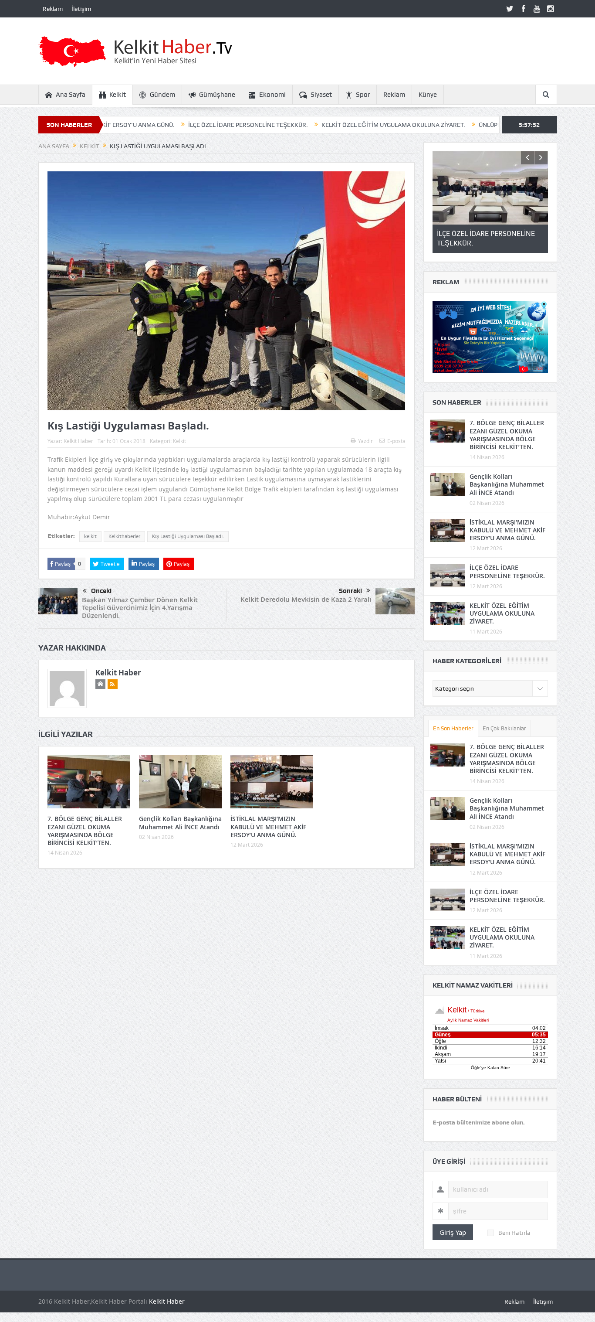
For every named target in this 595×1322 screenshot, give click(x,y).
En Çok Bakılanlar (504, 728)
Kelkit (117, 95)
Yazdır (365, 440)
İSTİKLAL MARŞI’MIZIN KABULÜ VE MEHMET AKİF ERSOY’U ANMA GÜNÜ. (268, 826)
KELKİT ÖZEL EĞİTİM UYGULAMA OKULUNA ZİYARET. (338, 124)
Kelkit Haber (78, 440)
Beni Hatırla (514, 1232)
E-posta (396, 440)
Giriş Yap (452, 1232)
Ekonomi (272, 95)
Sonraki (350, 591)
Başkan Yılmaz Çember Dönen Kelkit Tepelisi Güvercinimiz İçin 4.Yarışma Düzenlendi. (140, 607)
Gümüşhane (217, 95)
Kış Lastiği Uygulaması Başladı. (188, 536)
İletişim (81, 8)
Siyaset (321, 95)
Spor (363, 95)
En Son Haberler (453, 728)
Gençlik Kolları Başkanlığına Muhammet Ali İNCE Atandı (180, 822)
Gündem (162, 95)
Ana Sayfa (70, 95)
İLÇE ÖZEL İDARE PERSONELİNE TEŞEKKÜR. (193, 124)
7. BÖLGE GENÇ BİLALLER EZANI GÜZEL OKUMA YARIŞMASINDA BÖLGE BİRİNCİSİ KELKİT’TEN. (84, 830)
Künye (428, 95)
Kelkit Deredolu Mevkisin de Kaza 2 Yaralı (305, 599)
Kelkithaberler (124, 536)
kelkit (90, 536)
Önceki (101, 591)
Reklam (53, 8)
